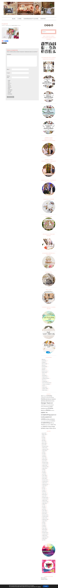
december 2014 (45, 532)
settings (39, 586)
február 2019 (44, 459)
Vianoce (43, 385)
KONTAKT (43, 18)
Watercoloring (44, 390)
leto (45, 410)
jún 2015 (43, 523)
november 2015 (45, 516)
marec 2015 (44, 528)
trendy (46, 424)
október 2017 (44, 482)
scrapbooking (45, 422)
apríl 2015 (44, 526)
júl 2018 (43, 469)
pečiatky (48, 419)
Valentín (48, 424)
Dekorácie (43, 365)
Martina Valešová (14, 25)
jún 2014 (43, 539)
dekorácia (48, 400)
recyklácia (53, 420)
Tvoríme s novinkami (46, 384)
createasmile (43, 397)
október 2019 (44, 447)
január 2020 (44, 444)
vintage (49, 426)
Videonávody (44, 387)
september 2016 (45, 501)
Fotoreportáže (44, 366)
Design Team (46, 403)
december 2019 (45, 446)
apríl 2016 (44, 509)
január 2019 (44, 460)
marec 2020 (44, 441)
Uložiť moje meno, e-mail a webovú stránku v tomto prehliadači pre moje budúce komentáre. (10, 87)
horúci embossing (44, 406)
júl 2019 (43, 452)
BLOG (13, 18)
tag (53, 422)
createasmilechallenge (50, 397)
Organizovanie (44, 376)
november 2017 (45, 481)
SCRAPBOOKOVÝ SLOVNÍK (31, 18)
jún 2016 (43, 506)
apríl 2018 (44, 474)
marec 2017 (44, 493)
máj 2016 (44, 507)
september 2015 (45, 519)
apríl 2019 (44, 456)
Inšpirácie (43, 369)
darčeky (43, 400)
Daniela (43, 399)
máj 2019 (44, 455)
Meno (8, 69)
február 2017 (44, 494)
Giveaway (43, 368)
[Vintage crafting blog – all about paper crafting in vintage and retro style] (29, 14)
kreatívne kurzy (44, 408)
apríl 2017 (44, 491)
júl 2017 (43, 487)
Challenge (43, 362)
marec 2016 (44, 510)
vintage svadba (48, 428)
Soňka (51, 422)
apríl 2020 (43, 440)
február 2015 (44, 529)
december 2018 (45, 462)
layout (42, 410)
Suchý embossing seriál (46, 382)
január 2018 (44, 478)
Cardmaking (44, 360)
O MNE (19, 18)
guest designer (51, 404)
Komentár (9, 54)
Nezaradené (44, 375)
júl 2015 (43, 522)
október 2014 (44, 535)
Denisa (52, 400)
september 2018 (45, 466)
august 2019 (44, 450)
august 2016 (44, 503)
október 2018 (44, 465)
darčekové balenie (51, 399)
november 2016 (45, 498)
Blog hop (43, 359)
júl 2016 (43, 504)
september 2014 (45, 536)
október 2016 (44, 500)
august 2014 (44, 538)
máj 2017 (44, 490)
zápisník (54, 428)
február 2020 (44, 443)
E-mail (8, 72)
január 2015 (44, 531)
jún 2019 (43, 453)
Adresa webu (8, 77)
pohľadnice (52, 419)
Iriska (51, 406)
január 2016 (44, 513)
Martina (48, 410)
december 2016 (45, 497)
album (42, 395)
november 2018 (45, 463)
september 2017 (45, 484)
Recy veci (44, 379)
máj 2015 (44, 525)
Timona (43, 424)
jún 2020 (43, 437)
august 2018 (44, 468)
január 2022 (44, 433)
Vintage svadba (45, 388)
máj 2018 (44, 472)
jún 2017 (43, 488)
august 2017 (44, 485)
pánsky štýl (48, 420)
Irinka (49, 406)
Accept (45, 586)
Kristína (50, 408)
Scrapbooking (44, 381)
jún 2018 (43, 471)
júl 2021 (43, 436)
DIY (52, 403)
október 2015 (44, 517)
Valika (52, 424)
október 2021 (44, 434)
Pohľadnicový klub (45, 378)
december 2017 (45, 479)
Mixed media (44, 372)
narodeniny (52, 410)
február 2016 (44, 512)
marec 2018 (44, 475)
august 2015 (44, 520)
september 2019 (45, 449)
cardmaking (49, 395)
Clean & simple (44, 363)
